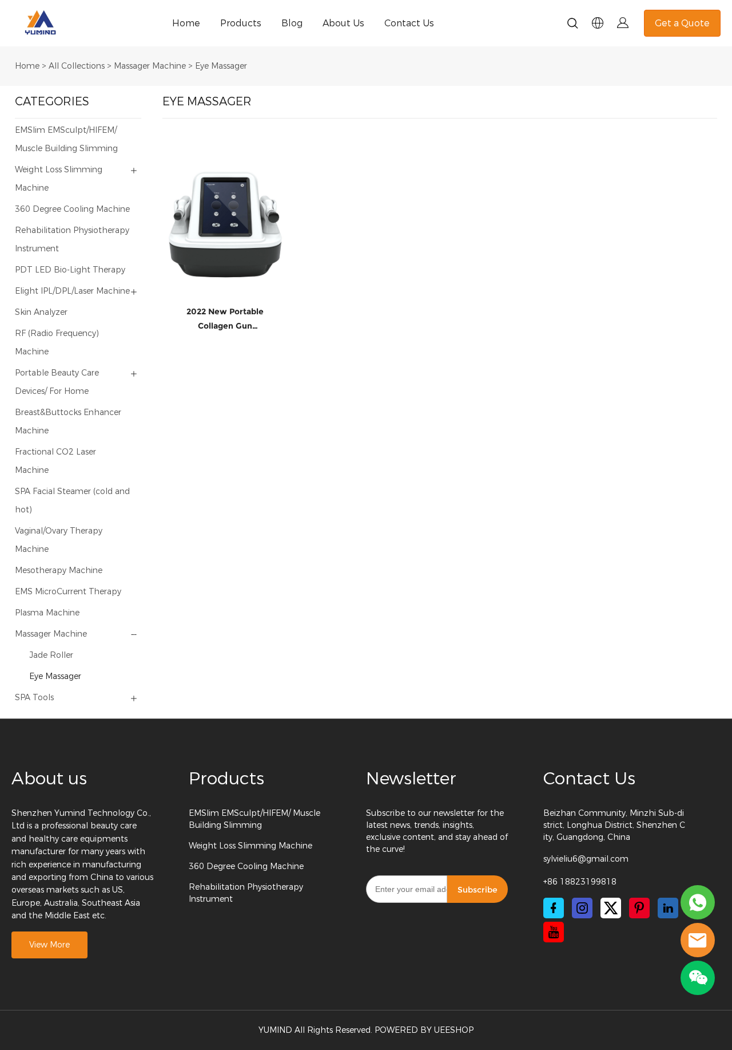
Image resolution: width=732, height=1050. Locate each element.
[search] (572, 25)
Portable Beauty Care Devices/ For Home (57, 382)
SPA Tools (34, 697)
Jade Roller (51, 655)
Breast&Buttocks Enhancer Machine (68, 421)
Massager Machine (150, 66)
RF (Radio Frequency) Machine (57, 342)
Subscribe (478, 890)
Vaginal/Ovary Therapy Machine (58, 540)
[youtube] (553, 932)
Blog (292, 23)
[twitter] (610, 908)
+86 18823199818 (579, 882)
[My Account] (622, 23)
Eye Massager (221, 66)
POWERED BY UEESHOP (424, 1030)
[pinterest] (639, 908)
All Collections (77, 66)
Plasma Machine (47, 612)
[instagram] (582, 908)
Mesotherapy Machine (58, 570)
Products (240, 23)
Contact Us (409, 23)
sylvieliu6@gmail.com (585, 859)
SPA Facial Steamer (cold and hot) (72, 500)
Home (186, 23)
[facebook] (553, 908)
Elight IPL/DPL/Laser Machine (72, 291)
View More (49, 945)
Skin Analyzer (41, 312)
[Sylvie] (698, 902)
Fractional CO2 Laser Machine (55, 461)
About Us (343, 23)
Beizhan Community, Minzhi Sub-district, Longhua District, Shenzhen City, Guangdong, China (614, 825)
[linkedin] (668, 908)
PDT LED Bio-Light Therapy (70, 270)
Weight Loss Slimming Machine (58, 179)
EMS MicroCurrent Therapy (68, 591)
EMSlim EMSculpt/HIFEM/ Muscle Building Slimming (66, 139)
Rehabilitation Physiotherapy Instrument (72, 239)
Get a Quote (682, 23)
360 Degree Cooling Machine (72, 209)
